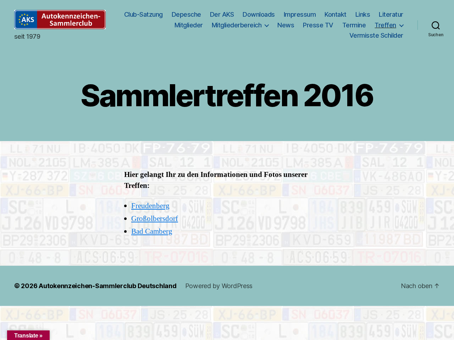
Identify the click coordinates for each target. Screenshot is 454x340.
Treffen (385, 25)
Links (362, 14)
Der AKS (222, 14)
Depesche (186, 14)
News (285, 25)
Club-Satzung (143, 14)
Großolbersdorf (154, 218)
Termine (354, 25)
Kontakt (336, 14)
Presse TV (318, 25)
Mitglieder (189, 25)
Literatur (391, 14)
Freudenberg (150, 206)
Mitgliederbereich (237, 25)
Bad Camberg (151, 231)
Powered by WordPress (219, 286)
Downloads (259, 14)
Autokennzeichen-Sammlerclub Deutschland (107, 286)
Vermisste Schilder (376, 35)
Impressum (300, 14)
